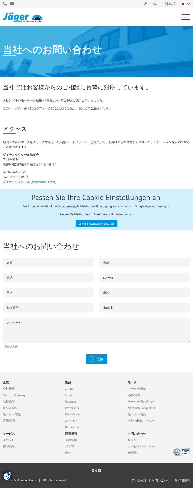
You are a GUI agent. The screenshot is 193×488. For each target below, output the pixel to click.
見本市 (69, 446)
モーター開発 (137, 414)
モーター (134, 382)
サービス (9, 433)
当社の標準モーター (141, 421)
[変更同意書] (7, 475)
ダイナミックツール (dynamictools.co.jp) (29, 182)
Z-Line (69, 389)
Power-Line (72, 408)
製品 (68, 382)
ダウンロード (12, 440)
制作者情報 (182, 480)
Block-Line (72, 427)
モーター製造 (12, 414)
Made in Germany (14, 395)
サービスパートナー (141, 446)
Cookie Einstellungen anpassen (97, 223)
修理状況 (9, 446)
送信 (99, 359)
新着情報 (71, 433)
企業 (6, 382)
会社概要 (9, 389)
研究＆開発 (10, 408)
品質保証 (9, 401)
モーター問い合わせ (141, 401)
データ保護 (138, 480)
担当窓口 (134, 440)
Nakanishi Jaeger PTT (141, 408)
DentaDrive (72, 414)
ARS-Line (71, 421)
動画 (68, 453)
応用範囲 (9, 421)
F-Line (69, 395)
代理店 (132, 453)
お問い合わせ (137, 433)
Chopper (70, 401)
